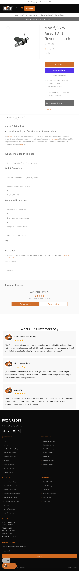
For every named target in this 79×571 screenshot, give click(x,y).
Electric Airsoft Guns (49, 453)
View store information (54, 86)
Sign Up (39, 556)
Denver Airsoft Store (9, 456)
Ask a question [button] (53, 304)
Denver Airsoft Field (9, 482)
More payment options (59, 75)
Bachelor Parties (8, 513)
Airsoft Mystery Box (49, 441)
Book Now (29, 8)
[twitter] (19, 431)
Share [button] (49, 109)
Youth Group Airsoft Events (11, 493)
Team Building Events (10, 497)
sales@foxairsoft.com (9, 536)
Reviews (20, 118)
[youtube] (14, 431)
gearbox (55, 139)
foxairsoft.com (72, 567)
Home (16, 15)
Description (10, 118)
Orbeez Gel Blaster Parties (11, 501)
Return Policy (47, 497)
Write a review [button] (25, 304)
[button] (17, 8)
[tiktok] (9, 431)
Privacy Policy (47, 501)
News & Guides (8, 472)
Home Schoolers (8, 464)
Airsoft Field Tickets (9, 453)
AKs (28, 144)
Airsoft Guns (46, 456)
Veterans (6, 460)
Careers (6, 445)
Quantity (47, 53)
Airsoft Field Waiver (49, 482)
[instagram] (4, 431)
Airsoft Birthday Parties (10, 486)
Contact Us (46, 490)
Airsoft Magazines (48, 460)
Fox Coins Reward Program (12, 449)
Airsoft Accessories (49, 449)
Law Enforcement (9, 509)
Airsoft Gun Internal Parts (28, 15)
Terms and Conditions (49, 493)
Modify (10, 136)
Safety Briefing (47, 486)
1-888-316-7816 (7, 534)
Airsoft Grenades (48, 464)
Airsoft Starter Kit (48, 445)
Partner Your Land (9, 468)
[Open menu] (38, 8)
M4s (21, 144)
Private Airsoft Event (9, 490)
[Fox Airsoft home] (7, 8)
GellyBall (6, 505)
